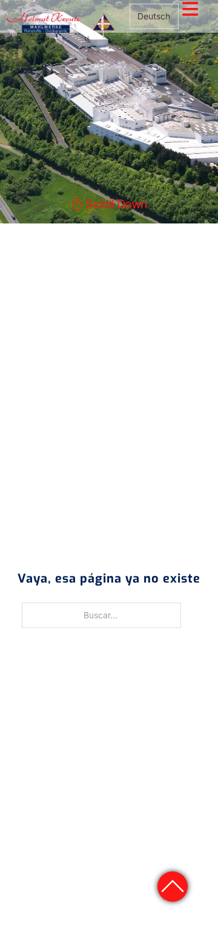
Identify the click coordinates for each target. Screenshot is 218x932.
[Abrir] (190, 9)
